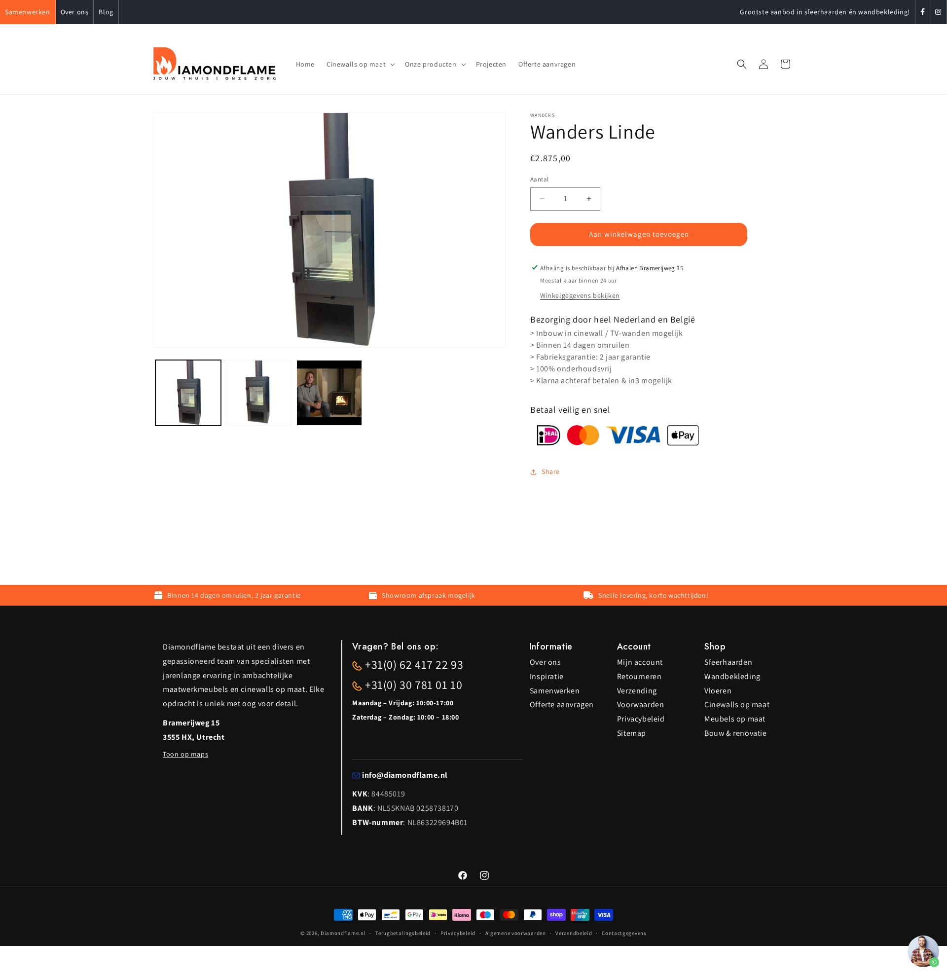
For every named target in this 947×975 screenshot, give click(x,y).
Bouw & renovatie (735, 733)
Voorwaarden (640, 704)
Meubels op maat (734, 719)
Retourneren (639, 676)
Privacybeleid (641, 719)
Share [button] (551, 471)
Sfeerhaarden (728, 662)
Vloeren (717, 691)
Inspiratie (547, 676)
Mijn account (640, 662)
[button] (360, 64)
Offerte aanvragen (562, 704)
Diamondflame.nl (343, 933)
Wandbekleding (732, 676)
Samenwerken (27, 11)
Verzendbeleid (573, 933)
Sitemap (631, 733)
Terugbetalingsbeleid (403, 933)
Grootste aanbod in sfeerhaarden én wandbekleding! (825, 11)
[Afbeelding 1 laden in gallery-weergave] (188, 393)
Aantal (539, 179)
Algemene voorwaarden (515, 933)
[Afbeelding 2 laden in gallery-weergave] (258, 393)
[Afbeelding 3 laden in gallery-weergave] (329, 393)
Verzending (637, 691)
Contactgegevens (624, 933)
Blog (106, 11)
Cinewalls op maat (736, 704)
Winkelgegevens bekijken (580, 295)
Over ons (75, 11)
